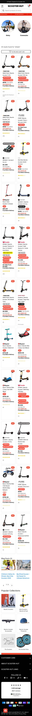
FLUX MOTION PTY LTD (17, 712)
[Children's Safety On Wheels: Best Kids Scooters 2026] (8, 566)
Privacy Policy (22, 714)
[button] (29, 6)
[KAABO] (6, 242)
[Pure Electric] (21, 115)
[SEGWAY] (6, 158)
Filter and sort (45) (18, 51)
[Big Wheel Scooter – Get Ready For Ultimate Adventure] (24, 566)
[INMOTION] (6, 71)
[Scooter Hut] (16, 6)
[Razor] (6, 200)
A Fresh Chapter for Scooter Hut (16, 1)
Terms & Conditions (14, 714)
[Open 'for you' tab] (5, 711)
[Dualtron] (21, 295)
